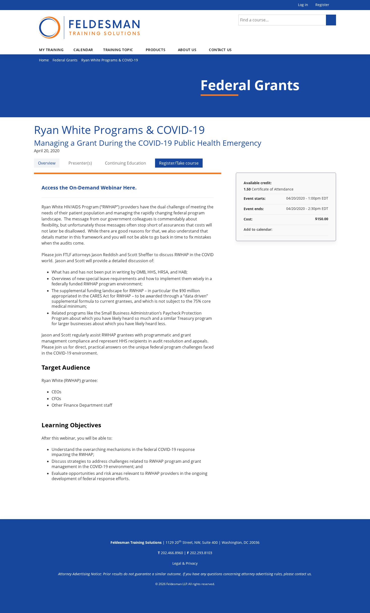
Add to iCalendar (317, 229)
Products (156, 49)
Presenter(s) (80, 163)
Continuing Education (125, 163)
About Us (187, 49)
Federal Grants (65, 60)
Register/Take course (179, 163)
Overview (46, 163)
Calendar (83, 49)
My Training (51, 49)
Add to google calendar (304, 229)
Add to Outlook (324, 229)
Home (44, 60)
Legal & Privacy (185, 563)
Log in (303, 5)
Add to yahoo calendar (311, 229)
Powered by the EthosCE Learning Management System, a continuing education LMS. (185, 596)
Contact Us (220, 49)
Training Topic (118, 49)
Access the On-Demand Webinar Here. (89, 187)
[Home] (89, 24)
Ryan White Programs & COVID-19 (109, 60)
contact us (303, 573)
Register (322, 5)
